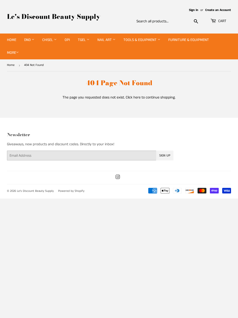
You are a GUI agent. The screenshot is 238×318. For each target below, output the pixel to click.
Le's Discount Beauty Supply (53, 16)
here (137, 97)
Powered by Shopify (71, 191)
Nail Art (105, 40)
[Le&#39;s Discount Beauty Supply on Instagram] (118, 177)
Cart (221, 21)
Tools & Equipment (140, 40)
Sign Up (164, 155)
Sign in (193, 10)
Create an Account (218, 10)
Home (11, 40)
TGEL (82, 40)
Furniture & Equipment (188, 40)
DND (28, 40)
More (11, 52)
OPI (67, 40)
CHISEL (48, 40)
